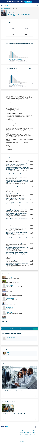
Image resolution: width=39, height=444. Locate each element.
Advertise (26, 434)
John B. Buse (8, 294)
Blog (20, 434)
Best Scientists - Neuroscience (8, 8)
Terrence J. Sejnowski (10, 277)
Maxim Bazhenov (9, 281)
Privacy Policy (32, 434)
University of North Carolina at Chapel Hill (19, 14)
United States (12, 15)
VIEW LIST (28, 1)
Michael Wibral (9, 303)
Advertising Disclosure (34, 430)
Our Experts (22, 441)
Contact (26, 430)
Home (2, 8)
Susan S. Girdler (9, 312)
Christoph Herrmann (10, 298)
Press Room (27, 432)
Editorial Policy (32, 432)
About (21, 439)
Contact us (35, 328)
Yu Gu (8, 352)
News (21, 436)
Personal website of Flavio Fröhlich (9, 324)
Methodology (22, 432)
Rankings (21, 430)
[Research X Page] (37, 427)
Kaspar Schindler (9, 307)
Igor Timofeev (9, 290)
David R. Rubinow (9, 285)
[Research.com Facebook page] (35, 427)
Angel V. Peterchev (10, 316)
